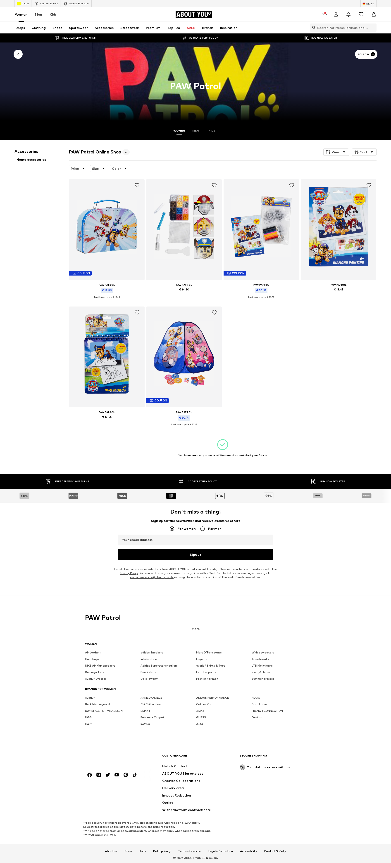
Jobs (142, 851)
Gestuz (257, 717)
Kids (53, 14)
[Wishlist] (361, 14)
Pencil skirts (149, 672)
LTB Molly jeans (262, 665)
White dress (149, 659)
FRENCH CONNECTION (267, 710)
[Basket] (374, 14)
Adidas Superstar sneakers (159, 665)
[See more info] (107, 300)
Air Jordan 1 (93, 652)
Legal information (220, 851)
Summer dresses (263, 678)
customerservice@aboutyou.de (152, 577)
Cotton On (203, 704)
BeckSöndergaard (97, 704)
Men (38, 14)
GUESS (201, 717)
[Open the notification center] (348, 14)
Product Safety (275, 851)
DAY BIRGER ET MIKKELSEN (104, 710)
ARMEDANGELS (151, 697)
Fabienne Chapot (153, 717)
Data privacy (162, 851)
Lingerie (201, 659)
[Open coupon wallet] (323, 14)
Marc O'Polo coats (209, 652)
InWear (145, 724)
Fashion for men (207, 678)
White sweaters (263, 652)
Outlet (25, 3)
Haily (88, 724)
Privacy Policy (129, 573)
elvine (200, 710)
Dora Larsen (260, 704)
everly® (90, 697)
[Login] (336, 14)
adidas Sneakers (152, 652)
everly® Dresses (96, 678)
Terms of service (189, 851)
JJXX (199, 724)
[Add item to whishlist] (137, 185)
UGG (88, 717)
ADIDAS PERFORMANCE (212, 697)
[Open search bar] (312, 28)
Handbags (92, 659)
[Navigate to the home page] (110, 758)
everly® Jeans (261, 672)
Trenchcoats (260, 659)
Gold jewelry (149, 678)
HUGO (256, 697)
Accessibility (248, 851)
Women (21, 14)
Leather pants (206, 672)
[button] (336, 152)
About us (111, 851)
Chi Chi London (151, 704)
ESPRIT (145, 710)
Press (128, 851)
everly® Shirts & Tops (210, 665)
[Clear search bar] (373, 27)
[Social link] (89, 775)
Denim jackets (94, 672)
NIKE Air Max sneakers (100, 665)
